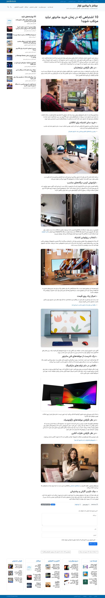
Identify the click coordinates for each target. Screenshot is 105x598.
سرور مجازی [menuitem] (63, 1)
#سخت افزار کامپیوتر (46, 504)
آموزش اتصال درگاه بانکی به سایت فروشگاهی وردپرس (93, 567)
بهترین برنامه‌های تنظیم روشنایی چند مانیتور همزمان (82, 131)
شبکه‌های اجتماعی (75, 486)
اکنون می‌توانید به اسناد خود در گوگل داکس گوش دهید (74, 582)
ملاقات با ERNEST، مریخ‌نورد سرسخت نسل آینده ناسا (56, 584)
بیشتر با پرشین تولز (87, 6)
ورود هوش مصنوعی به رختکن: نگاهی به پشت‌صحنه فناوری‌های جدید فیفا (55, 575)
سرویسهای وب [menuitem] (42, 7)
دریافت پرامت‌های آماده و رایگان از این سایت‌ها (26, 71)
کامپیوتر (53, 504)
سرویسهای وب (73, 561)
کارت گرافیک (45, 232)
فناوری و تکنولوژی (53, 561)
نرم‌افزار (38, 561)
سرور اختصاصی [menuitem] (71, 1)
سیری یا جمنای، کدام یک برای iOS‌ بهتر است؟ (26, 49)
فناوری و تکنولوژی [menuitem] (18, 7)
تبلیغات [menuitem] (84, 596)
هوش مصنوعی (17, 561)
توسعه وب (93, 561)
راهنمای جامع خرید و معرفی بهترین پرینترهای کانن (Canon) (26, 42)
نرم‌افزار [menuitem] (26, 7)
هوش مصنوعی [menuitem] (33, 7)
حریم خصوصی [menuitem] (77, 596)
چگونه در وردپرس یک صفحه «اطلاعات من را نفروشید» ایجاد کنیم (93, 581)
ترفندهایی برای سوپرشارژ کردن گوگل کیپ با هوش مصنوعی (74, 575)
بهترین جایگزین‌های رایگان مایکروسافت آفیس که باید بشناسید (26, 21)
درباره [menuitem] (90, 596)
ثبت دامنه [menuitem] (95, 1)
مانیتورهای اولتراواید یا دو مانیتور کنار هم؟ (85, 440)
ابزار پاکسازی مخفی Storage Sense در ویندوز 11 (25, 56)
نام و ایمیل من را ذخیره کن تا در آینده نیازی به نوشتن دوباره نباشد (78, 540)
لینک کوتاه (77, 504)
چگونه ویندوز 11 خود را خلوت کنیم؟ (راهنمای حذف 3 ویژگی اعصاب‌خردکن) (26, 28)
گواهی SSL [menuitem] (80, 1)
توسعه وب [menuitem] (50, 7)
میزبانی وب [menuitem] (88, 1)
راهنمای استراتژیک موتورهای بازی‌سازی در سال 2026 (25, 63)
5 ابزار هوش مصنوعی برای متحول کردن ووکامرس (94, 574)
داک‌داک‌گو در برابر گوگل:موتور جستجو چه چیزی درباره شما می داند (74, 567)
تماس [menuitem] (95, 596)
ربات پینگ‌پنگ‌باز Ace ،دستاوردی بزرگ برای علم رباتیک (25, 78)
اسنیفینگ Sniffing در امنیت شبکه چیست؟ (24, 35)
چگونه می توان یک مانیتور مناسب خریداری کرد (84, 305)
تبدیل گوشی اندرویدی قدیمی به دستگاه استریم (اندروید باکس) (25, 85)
